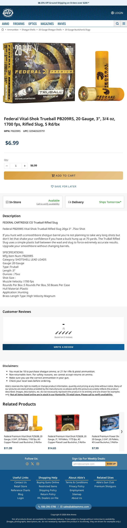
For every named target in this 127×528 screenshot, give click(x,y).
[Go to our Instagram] (37, 463)
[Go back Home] (2, 29)
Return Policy (48, 494)
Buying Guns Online (48, 482)
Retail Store (20, 486)
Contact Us (20, 482)
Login (20, 498)
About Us (77, 498)
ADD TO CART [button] (65, 175)
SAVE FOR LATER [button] (65, 186)
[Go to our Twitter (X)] (32, 463)
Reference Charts (20, 490)
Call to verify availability (48, 203)
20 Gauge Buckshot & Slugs (77, 29)
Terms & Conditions (77, 482)
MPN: (7, 131)
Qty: (6, 160)
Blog (20, 494)
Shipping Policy (48, 490)
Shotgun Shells (28, 29)
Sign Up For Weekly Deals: (88, 458)
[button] (7, 166)
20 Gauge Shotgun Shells (50, 29)
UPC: (26, 131)
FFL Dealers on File (47, 498)
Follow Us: (31, 458)
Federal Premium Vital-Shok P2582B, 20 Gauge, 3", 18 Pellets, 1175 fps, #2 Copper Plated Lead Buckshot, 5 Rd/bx (67, 439)
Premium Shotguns (105, 486)
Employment (77, 490)
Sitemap (76, 494)
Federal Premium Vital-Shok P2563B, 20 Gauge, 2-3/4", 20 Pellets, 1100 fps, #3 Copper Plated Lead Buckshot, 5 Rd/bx (23, 439)
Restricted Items (48, 486)
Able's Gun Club (105, 482)
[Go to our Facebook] (27, 463)
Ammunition (13, 29)
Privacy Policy (76, 486)
